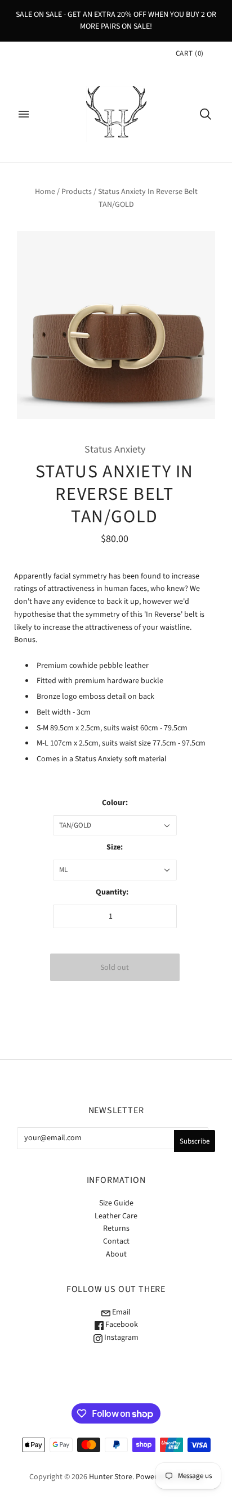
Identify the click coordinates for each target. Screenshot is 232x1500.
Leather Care (116, 1216)
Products (76, 191)
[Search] (205, 114)
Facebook (121, 1324)
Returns (116, 1228)
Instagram (120, 1337)
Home (45, 191)
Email (120, 1312)
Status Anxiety (114, 449)
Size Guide (116, 1203)
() (190, 53)
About (116, 1254)
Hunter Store (110, 1477)
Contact (116, 1241)
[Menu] (23, 114)
